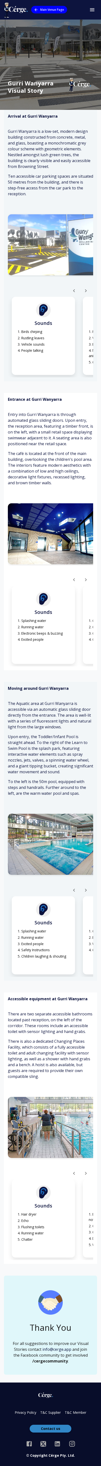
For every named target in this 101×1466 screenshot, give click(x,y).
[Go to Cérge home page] (17, 10)
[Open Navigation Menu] (92, 10)
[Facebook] (29, 1443)
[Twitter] (43, 1443)
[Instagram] (72, 1443)
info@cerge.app (56, 1349)
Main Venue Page (52, 10)
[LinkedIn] (57, 1443)
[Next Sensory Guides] (86, 291)
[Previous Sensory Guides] (74, 291)
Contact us (50, 1428)
